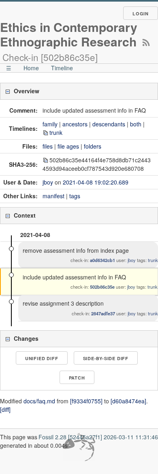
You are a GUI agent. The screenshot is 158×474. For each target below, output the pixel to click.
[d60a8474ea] (128, 401)
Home (31, 68)
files (48, 146)
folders (92, 146)
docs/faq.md (39, 401)
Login (140, 13)
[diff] (5, 409)
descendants (108, 124)
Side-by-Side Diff (106, 358)
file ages (68, 146)
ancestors (75, 124)
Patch (77, 378)
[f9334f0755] (86, 401)
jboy (48, 182)
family (50, 124)
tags (74, 196)
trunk (55, 132)
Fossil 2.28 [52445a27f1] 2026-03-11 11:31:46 (98, 437)
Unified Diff (41, 358)
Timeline (62, 68)
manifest (53, 196)
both (135, 124)
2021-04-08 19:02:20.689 (95, 182)
